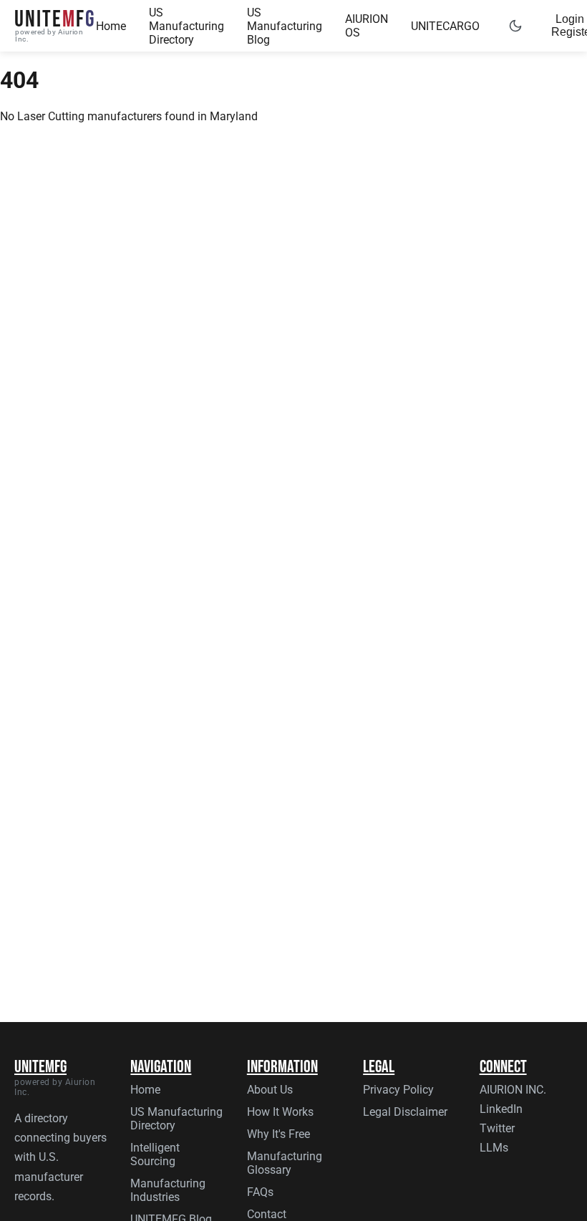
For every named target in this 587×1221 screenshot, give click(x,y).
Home (111, 26)
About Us (270, 1089)
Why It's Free (278, 1134)
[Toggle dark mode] (515, 26)
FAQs (260, 1192)
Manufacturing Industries (167, 1190)
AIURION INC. (513, 1089)
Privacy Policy (398, 1089)
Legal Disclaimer (405, 1112)
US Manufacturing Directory (186, 26)
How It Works (280, 1112)
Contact (266, 1214)
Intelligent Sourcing (155, 1154)
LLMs (494, 1147)
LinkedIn (501, 1109)
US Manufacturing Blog (284, 26)
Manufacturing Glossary (284, 1163)
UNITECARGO (445, 26)
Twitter (497, 1128)
